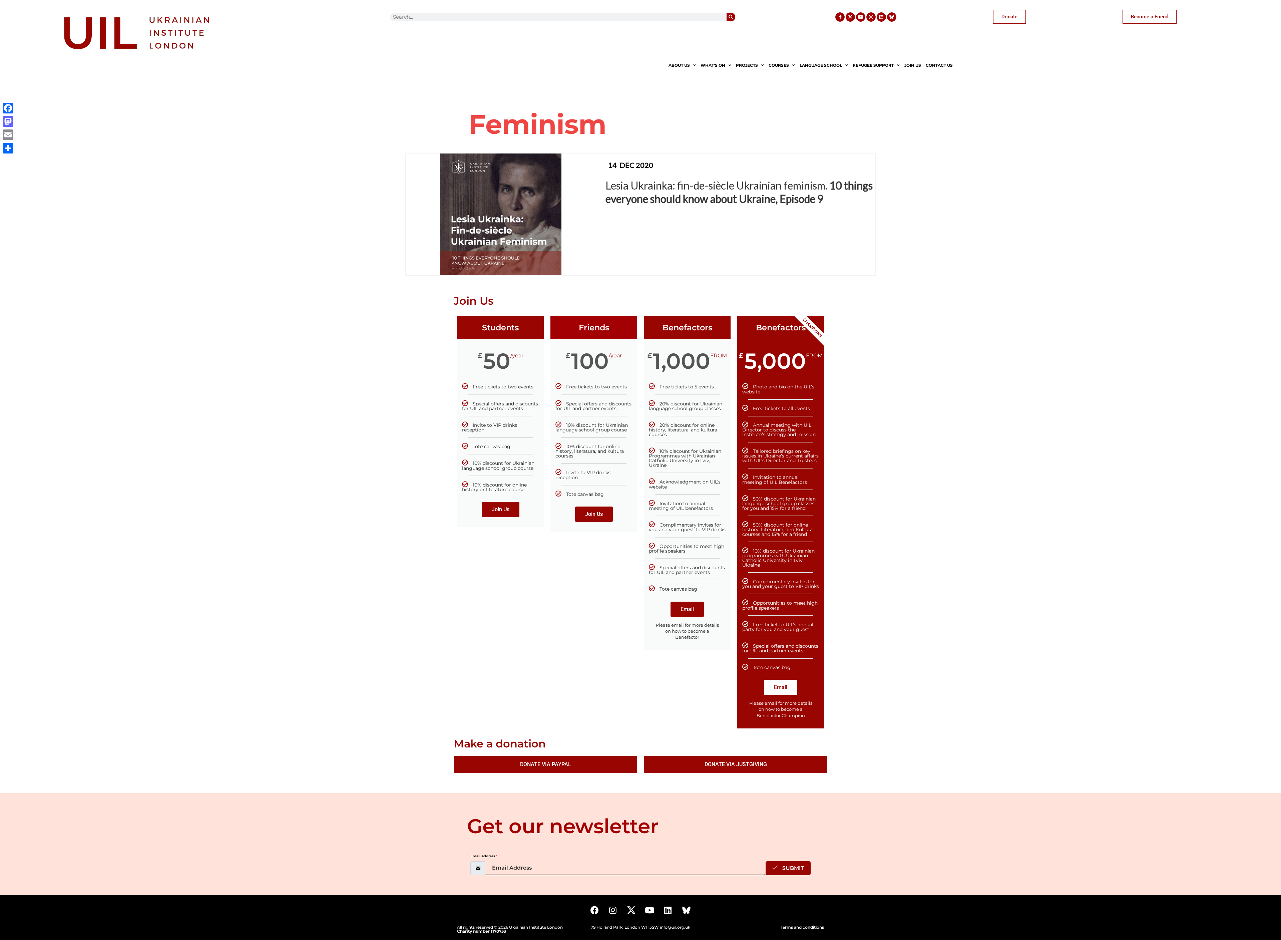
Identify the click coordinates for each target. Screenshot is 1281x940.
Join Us (500, 509)
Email (687, 609)
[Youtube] (860, 17)
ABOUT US (679, 65)
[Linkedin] (881, 17)
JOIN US (912, 65)
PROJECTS (747, 65)
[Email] (8, 134)
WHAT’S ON (713, 65)
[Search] (731, 17)
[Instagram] (871, 17)
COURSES (779, 65)
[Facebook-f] (840, 17)
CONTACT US (939, 65)
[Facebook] (594, 910)
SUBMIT (792, 868)
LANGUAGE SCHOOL (821, 65)
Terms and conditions (802, 927)
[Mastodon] (8, 121)
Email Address (483, 856)
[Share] (8, 148)
